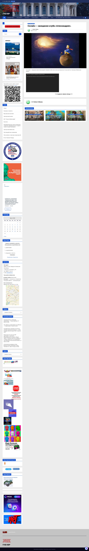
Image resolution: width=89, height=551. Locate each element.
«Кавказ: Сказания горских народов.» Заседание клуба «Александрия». (34, 117)
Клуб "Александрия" (31, 23)
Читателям (19, 17)
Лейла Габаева (35, 29)
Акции (5, 108)
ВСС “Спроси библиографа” (9, 119)
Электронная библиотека (9, 129)
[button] (83, 17)
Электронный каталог (8, 116)
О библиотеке (10, 17)
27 (12, 231)
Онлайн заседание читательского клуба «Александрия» (74, 117)
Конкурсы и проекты (8, 110)
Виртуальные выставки (9, 113)
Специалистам (44, 17)
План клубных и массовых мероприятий (12, 135)
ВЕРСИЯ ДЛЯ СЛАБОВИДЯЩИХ (13, 26)
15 (17, 226)
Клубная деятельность (37, 114)
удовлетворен (9, 247)
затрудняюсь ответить (10, 253)
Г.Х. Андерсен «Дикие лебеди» (63, 94)
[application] (42, 83)
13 (12, 226)
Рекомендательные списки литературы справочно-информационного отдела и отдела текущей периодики (12, 125)
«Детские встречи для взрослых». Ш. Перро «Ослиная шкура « (54, 117)
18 (7, 229)
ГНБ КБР (6, 14)
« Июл (5, 236)
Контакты (6, 121)
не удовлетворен (9, 250)
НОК (52, 17)
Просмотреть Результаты (12, 257)
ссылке (15, 85)
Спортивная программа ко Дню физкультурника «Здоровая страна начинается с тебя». (11, 345)
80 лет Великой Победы (9, 137)
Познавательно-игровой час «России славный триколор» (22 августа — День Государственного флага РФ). (12, 329)
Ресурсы (27, 17)
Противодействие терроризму (63, 17)
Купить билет (35, 17)
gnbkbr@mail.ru (10, 272)
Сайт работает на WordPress (38, 549)
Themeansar (53, 549)
